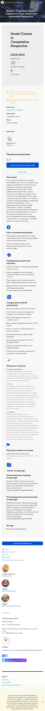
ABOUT (5, 677)
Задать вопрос (22, 172)
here (23, 699)
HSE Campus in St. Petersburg (14, 2)
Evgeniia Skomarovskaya (9, 591)
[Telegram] (6, 655)
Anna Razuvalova (7, 576)
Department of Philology (14, 110)
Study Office (6, 613)
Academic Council (9, 552)
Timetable (7, 557)
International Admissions (23, 543)
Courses (6, 549)
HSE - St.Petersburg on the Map (11, 685)
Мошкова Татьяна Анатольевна (11, 606)
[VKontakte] (3, 655)
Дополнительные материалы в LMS (22, 165)
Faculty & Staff (6, 682)
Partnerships (5, 679)
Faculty (6, 554)
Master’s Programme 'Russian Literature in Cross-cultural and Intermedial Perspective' (21, 13)
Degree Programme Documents (13, 560)
